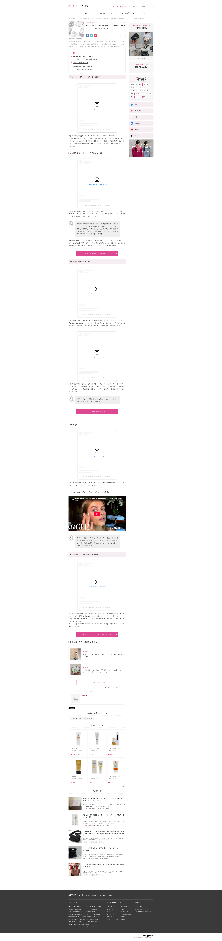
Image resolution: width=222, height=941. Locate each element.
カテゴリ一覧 (110, 909)
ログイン (115, 6)
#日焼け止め (74, 718)
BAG (84, 842)
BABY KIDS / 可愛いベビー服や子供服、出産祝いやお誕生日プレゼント (84, 919)
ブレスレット (134, 87)
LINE (136, 117)
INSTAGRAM (138, 111)
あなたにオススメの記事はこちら (83, 69)
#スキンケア (90, 718)
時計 (132, 97)
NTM (107, 808)
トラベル (113, 13)
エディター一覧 (110, 914)
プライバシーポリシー (126, 911)
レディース (68, 13)
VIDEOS (154, 13)
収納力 (145, 97)
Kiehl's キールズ (74, 748)
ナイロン (133, 90)
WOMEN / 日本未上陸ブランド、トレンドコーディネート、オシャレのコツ (85, 906)
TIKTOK (137, 136)
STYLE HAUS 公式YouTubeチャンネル (143, 911)
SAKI (104, 842)
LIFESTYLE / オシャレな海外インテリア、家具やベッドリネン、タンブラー (85, 914)
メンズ (78, 13)
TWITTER (137, 105)
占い (134, 13)
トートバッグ (141, 90)
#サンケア (82, 718)
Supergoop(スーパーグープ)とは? (83, 56)
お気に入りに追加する (99, 682)
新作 (150, 94)
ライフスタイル (101, 13)
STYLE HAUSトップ (73, 18)
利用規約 (123, 909)
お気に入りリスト (125, 6)
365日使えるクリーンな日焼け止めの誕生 (86, 59)
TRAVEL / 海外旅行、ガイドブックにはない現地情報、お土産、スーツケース (85, 916)
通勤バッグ (134, 84)
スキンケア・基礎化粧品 (95, 18)
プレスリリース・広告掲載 (112, 919)
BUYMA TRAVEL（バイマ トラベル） (143, 909)
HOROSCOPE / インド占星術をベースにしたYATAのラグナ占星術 (83, 921)
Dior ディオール (74, 776)
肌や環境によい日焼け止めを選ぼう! (84, 66)
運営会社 (123, 916)
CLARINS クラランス (94, 748)
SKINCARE (88, 22)
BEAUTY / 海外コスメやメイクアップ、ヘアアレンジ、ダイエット (83, 911)
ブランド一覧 (110, 911)
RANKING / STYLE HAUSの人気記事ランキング (79, 924)
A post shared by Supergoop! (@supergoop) (97, 129)
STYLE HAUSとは (111, 906)
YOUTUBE (137, 129)
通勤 (132, 94)
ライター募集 (110, 916)
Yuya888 (106, 858)
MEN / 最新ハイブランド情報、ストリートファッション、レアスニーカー (84, 909)
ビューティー (89, 13)
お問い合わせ (124, 906)
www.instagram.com (77, 38)
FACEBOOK (137, 123)
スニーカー (138, 97)
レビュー (145, 84)
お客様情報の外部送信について (127, 914)
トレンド (142, 87)
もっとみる (141, 58)
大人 (145, 94)
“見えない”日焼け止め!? (80, 63)
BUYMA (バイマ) (138, 906)
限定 (148, 90)
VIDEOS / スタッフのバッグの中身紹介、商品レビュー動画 (81, 926)
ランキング (143, 13)
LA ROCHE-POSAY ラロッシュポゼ (115, 748)
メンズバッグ (138, 94)
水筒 (140, 84)
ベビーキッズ (125, 13)
